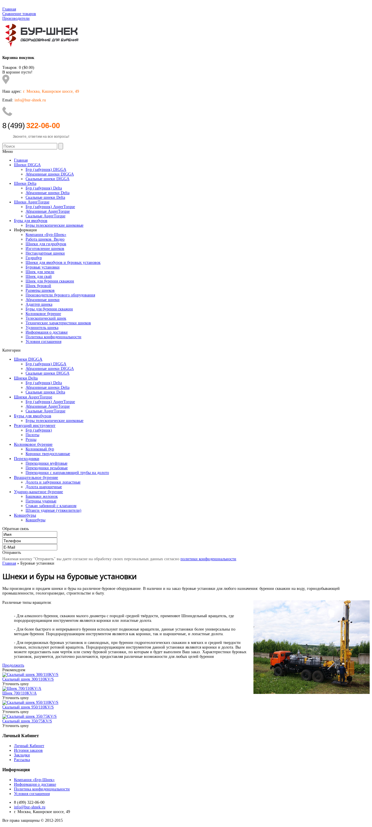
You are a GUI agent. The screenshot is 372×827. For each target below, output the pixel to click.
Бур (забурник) (39, 430)
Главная (9, 9)
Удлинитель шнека (42, 327)
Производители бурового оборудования (60, 295)
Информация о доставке (47, 332)
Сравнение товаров (19, 14)
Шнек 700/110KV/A (19, 693)
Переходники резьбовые (47, 468)
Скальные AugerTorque (45, 411)
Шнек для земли (40, 272)
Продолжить (13, 665)
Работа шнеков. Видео (45, 239)
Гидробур (34, 258)
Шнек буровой (38, 286)
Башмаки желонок (42, 496)
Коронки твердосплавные (48, 454)
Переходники (26, 458)
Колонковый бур (40, 449)
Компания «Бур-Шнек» (46, 234)
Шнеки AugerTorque (33, 397)
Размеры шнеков (40, 290)
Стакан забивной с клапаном (51, 506)
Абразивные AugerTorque (48, 406)
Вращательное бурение (36, 477)
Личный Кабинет (29, 746)
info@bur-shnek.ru (29, 807)
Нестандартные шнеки (45, 253)
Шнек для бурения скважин (50, 281)
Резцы (31, 439)
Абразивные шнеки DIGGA (50, 368)
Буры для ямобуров (32, 416)
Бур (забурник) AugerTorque (50, 402)
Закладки (22, 755)
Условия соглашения (43, 341)
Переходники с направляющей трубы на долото (67, 472)
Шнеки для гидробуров (46, 244)
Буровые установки (43, 267)
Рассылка (22, 760)
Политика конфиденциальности (53, 337)
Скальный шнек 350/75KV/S (27, 721)
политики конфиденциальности (208, 559)
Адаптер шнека (39, 304)
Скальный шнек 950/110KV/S (28, 707)
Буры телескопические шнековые (54, 420)
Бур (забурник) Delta (44, 383)
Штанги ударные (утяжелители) (53, 510)
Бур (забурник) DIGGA (46, 364)
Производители (16, 18)
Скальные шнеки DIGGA (47, 373)
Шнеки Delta (26, 378)
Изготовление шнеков (45, 248)
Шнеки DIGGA (28, 359)
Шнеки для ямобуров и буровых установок (63, 262)
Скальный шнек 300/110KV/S (28, 679)
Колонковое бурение (43, 314)
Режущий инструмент (35, 425)
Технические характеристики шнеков (58, 323)
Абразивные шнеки (43, 300)
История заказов (28, 750)
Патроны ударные (41, 501)
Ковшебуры (25, 515)
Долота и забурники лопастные (53, 482)
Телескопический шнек (46, 318)
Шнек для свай (39, 276)
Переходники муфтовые (46, 463)
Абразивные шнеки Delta (47, 387)
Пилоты (32, 435)
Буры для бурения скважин (49, 309)
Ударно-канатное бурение (38, 491)
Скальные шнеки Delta (45, 392)
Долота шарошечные (44, 487)
